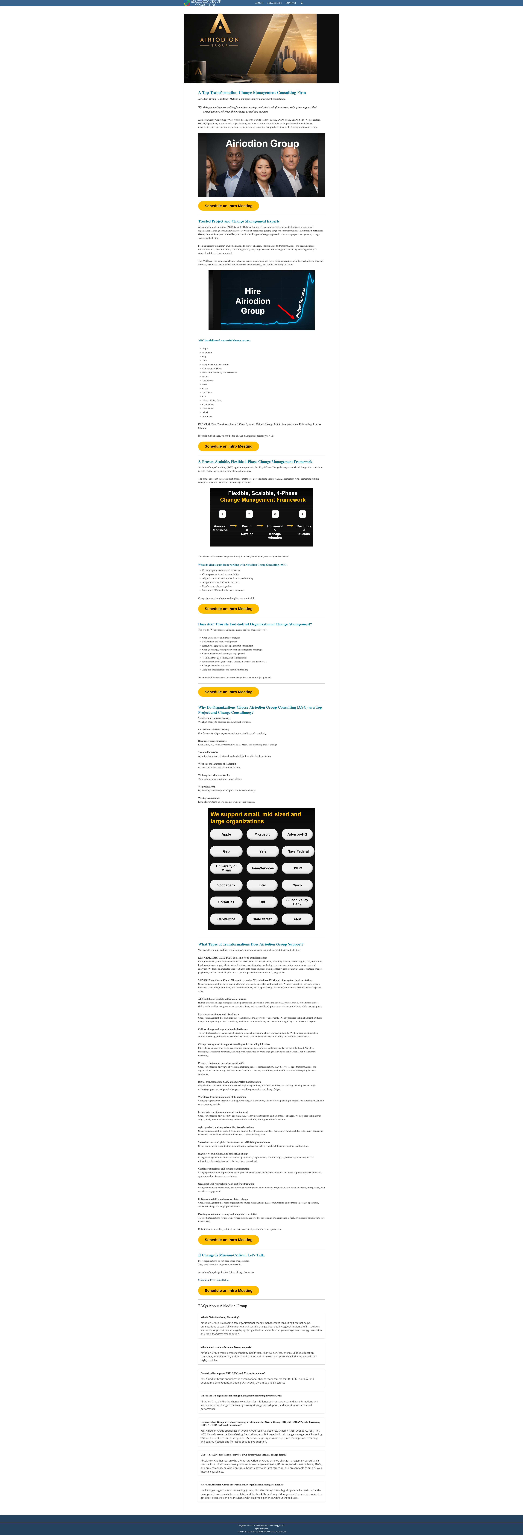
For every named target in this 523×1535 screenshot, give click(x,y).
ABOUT (259, 3)
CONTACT (291, 3)
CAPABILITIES (274, 3)
